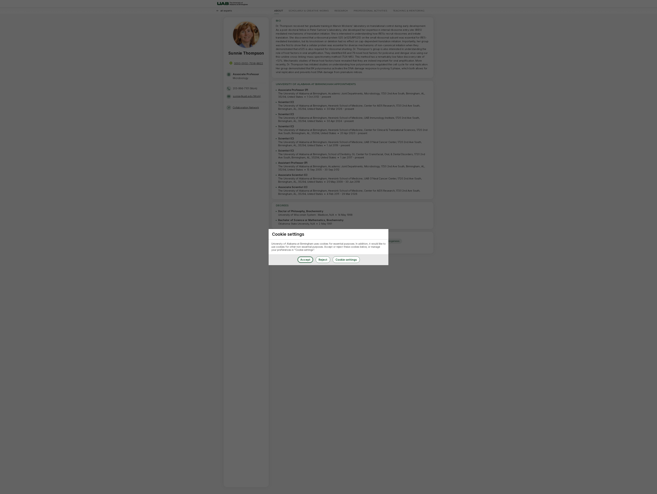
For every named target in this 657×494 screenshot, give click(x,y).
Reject (323, 259)
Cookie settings (346, 259)
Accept (305, 259)
